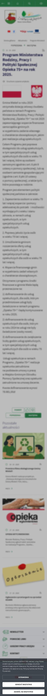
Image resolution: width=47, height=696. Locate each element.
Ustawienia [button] (23, 677)
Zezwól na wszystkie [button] (23, 692)
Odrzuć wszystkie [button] (23, 684)
